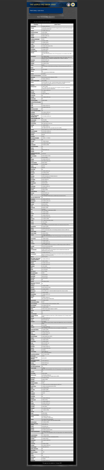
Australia (33, 45)
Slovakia (32, 379)
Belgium (32, 63)
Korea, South (33, 233)
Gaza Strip (33, 169)
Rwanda (32, 349)
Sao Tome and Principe (35, 366)
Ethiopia (32, 151)
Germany (33, 172)
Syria (32, 401)
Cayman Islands (34, 100)
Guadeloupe (33, 182)
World (32, 453)
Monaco (32, 287)
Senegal (32, 371)
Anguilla (32, 37)
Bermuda (33, 69)
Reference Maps (44, 16)
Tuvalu (32, 426)
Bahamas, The (34, 51)
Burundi (32, 92)
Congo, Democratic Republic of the (35, 116)
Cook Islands (33, 120)
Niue (32, 312)
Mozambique (33, 294)
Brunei (32, 82)
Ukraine (32, 429)
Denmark (33, 132)
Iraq (31, 211)
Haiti (32, 194)
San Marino (33, 364)
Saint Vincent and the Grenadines (35, 361)
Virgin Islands (33, 446)
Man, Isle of (33, 271)
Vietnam (32, 445)
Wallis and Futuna (34, 448)
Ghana (32, 174)
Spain (32, 387)
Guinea (32, 189)
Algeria (32, 30)
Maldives (33, 266)
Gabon (32, 165)
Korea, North (33, 231)
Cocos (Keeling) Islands (35, 110)
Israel (32, 215)
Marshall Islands (34, 272)
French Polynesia (34, 164)
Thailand (32, 408)
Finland (32, 159)
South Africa (33, 386)
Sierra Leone (33, 375)
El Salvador (33, 144)
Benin (32, 67)
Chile (32, 105)
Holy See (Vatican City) (35, 197)
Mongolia (33, 289)
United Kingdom (34, 435)
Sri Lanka (33, 389)
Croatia (32, 125)
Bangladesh (33, 56)
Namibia (32, 295)
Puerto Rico (33, 341)
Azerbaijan (33, 49)
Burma (32, 90)
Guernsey (33, 187)
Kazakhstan (33, 226)
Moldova (32, 285)
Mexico (32, 281)
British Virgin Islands (35, 80)
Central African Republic (36, 102)
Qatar (32, 343)
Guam (32, 184)
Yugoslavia (33, 457)
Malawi (32, 262)
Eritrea (32, 148)
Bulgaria (32, 84)
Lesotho (32, 246)
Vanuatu (32, 441)
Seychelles (33, 373)
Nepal (32, 297)
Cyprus (32, 129)
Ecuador (32, 141)
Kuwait (32, 234)
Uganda (32, 428)
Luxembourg (33, 254)
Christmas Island (34, 108)
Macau (32, 256)
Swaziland (33, 396)
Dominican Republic (35, 137)
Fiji (31, 157)
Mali (32, 267)
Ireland (32, 213)
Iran (31, 209)
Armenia (32, 42)
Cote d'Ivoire (33, 123)
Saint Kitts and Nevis (35, 354)
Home (38, 16)
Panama (32, 326)
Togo (32, 409)
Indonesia (33, 207)
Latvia (32, 241)
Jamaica (32, 218)
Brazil (32, 78)
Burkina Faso (33, 86)
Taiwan (32, 403)
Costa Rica (33, 121)
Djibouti (32, 134)
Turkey (32, 419)
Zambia (32, 458)
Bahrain (32, 52)
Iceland (32, 204)
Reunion (32, 344)
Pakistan (32, 321)
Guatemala (33, 186)
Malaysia (33, 264)
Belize (32, 65)
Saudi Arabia (33, 368)
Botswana (33, 77)
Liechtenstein (33, 249)
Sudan (32, 391)
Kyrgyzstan (33, 238)
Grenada (32, 181)
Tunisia (32, 416)
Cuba (32, 126)
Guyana (32, 193)
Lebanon (32, 243)
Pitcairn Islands (34, 336)
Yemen (32, 455)
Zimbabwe (33, 460)
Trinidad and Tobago (35, 414)
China (32, 107)
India (32, 205)
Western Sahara (34, 452)
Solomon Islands (34, 382)
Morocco (32, 292)
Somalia (32, 384)
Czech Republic (34, 131)
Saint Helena (33, 351)
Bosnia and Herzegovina (36, 75)
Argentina (33, 40)
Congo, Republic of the (35, 118)
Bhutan (32, 71)
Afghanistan (33, 26)
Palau (32, 325)
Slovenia (32, 381)
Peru (32, 332)
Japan (32, 220)
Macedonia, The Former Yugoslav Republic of (35, 259)
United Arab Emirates (35, 431)
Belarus (32, 61)
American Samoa (34, 32)
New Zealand (33, 305)
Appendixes (52, 16)
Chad (32, 103)
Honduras (33, 199)
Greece (32, 177)
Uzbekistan (33, 440)
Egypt (32, 143)
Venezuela (33, 443)
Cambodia (33, 93)
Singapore (33, 377)
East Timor (33, 139)
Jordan (32, 223)
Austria (32, 47)
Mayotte (32, 279)
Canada (32, 97)
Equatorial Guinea (34, 146)
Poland (32, 338)
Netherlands (33, 300)
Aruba (32, 44)
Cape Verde (33, 98)
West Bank (33, 450)
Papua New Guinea (34, 329)
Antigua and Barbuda (35, 39)
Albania (32, 28)
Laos (32, 240)
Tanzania (32, 406)
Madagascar (33, 261)
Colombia (33, 112)
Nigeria (32, 310)
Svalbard (33, 394)
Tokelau (32, 411)
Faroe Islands (33, 155)
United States (33, 436)
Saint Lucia (33, 355)
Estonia (32, 149)
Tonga (32, 413)
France (32, 160)
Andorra (32, 34)
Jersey (32, 222)
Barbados (33, 60)
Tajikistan (33, 404)
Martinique (33, 274)
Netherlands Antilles (35, 301)
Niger (32, 308)
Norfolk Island (34, 313)
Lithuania (33, 252)
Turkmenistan (33, 422)
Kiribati (32, 229)
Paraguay (33, 331)
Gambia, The (33, 167)
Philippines (33, 334)
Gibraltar (32, 176)
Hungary (32, 202)
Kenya (32, 228)
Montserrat (33, 290)
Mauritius (33, 278)
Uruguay (32, 438)
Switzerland (33, 399)
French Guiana (34, 162)
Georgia (32, 171)
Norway (32, 318)
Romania (33, 346)
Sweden (32, 398)
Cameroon (33, 95)
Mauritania (33, 276)
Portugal (32, 339)
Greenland (33, 179)
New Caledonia (34, 303)
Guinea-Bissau (34, 191)
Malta (32, 269)
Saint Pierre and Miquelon (34, 358)
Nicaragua (33, 307)
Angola (32, 35)
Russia (32, 348)
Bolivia (32, 73)
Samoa (32, 362)
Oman (32, 319)
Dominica (33, 136)
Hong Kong (33, 200)
